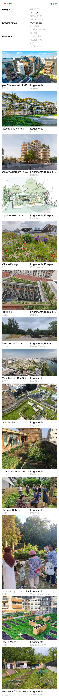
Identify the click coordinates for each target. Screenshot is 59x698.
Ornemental (36, 19)
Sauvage (34, 9)
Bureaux (34, 26)
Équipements (37, 29)
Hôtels (33, 33)
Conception (36, 36)
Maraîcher (35, 16)
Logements (35, 23)
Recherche (35, 46)
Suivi (32, 43)
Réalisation (36, 40)
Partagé (34, 12)
